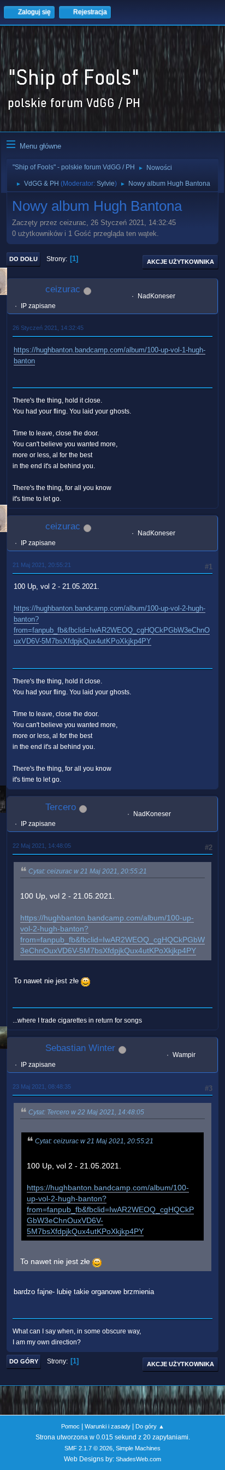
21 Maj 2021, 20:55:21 (42, 565)
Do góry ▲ (149, 1426)
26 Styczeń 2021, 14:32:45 (48, 327)
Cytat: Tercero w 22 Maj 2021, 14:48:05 (86, 1112)
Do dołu (23, 259)
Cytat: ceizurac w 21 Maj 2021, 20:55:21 (87, 871)
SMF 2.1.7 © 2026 (88, 1448)
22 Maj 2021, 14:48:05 (42, 845)
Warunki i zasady (108, 1426)
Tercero (60, 807)
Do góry (23, 1361)
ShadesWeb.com (138, 1459)
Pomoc (70, 1426)
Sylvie (106, 183)
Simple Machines (138, 1448)
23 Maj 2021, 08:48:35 (42, 1086)
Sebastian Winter (80, 1048)
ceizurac (62, 289)
